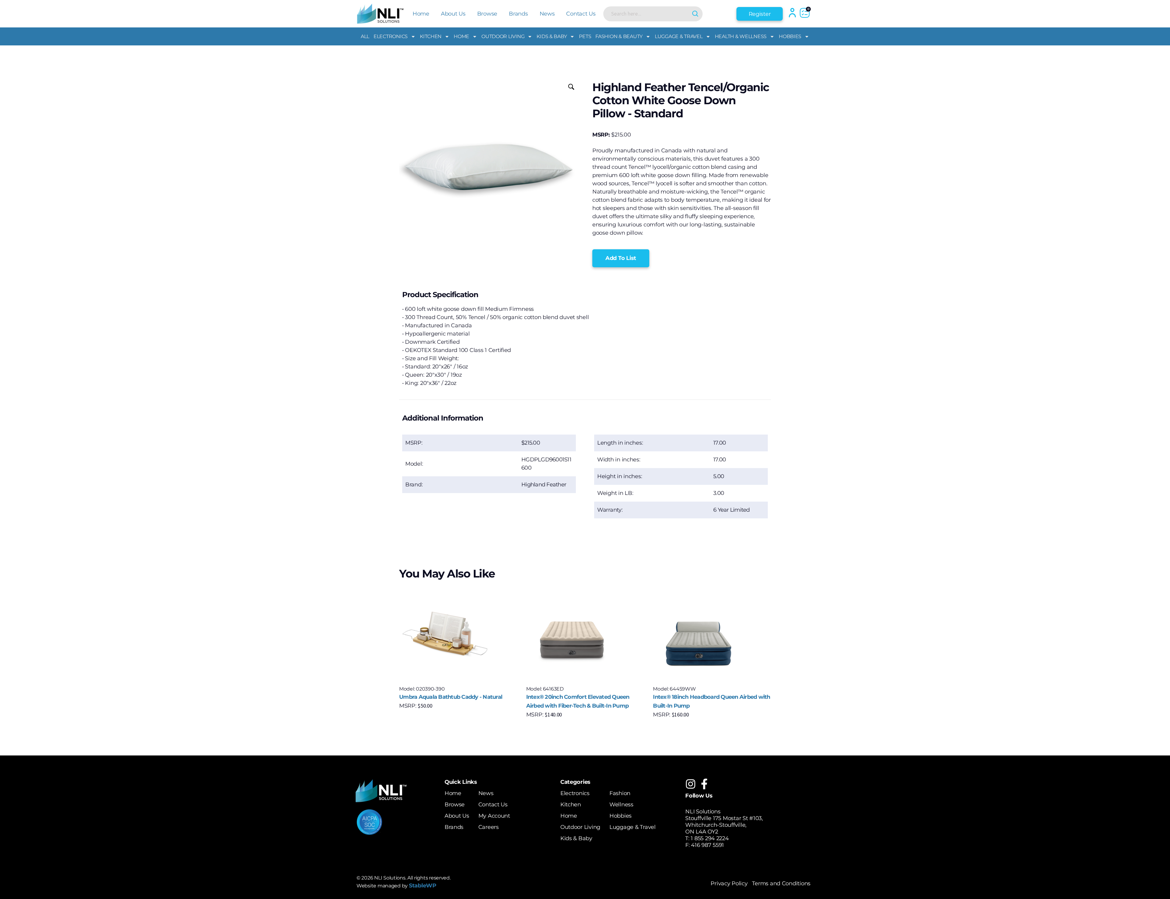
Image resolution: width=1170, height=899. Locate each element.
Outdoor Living (502, 36)
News (547, 13)
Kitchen (430, 36)
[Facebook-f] (704, 784)
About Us (453, 13)
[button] (620, 258)
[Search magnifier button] (695, 13)
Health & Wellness (741, 36)
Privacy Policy (729, 883)
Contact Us (580, 13)
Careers (488, 827)
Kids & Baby (552, 36)
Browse (487, 13)
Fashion (619, 793)
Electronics (391, 36)
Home (421, 13)
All (365, 36)
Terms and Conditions (781, 883)
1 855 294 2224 (710, 838)
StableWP (422, 885)
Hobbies (790, 36)
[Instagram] (690, 784)
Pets (585, 36)
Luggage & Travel (679, 36)
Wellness (621, 804)
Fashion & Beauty (619, 36)
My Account (494, 815)
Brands (518, 13)
